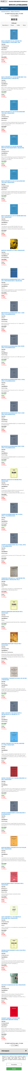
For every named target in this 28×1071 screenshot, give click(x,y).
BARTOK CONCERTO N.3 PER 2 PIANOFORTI (13, 250)
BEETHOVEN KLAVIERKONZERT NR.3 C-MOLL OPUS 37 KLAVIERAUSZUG (13, 380)
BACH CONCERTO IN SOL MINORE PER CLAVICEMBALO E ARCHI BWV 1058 (11, 41)
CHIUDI (26, 1056)
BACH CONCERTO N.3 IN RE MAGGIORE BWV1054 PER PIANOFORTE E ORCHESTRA (12, 147)
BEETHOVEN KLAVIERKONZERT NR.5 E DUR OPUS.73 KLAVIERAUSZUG (12, 446)
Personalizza (14, 1064)
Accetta (14, 1068)
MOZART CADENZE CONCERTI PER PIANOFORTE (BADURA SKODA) (10, 1018)
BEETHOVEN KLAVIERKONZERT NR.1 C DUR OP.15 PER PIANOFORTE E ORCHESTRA (12, 280)
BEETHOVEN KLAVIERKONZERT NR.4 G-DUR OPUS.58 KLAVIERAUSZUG (12, 413)
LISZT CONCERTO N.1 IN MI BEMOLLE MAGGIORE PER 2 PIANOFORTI (11, 917)
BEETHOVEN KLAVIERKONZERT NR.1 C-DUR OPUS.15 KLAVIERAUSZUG (12, 313)
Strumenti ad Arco (4, 8)
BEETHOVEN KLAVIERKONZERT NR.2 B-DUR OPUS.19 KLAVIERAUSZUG (12, 346)
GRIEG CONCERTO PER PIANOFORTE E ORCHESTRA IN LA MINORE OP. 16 (11, 713)
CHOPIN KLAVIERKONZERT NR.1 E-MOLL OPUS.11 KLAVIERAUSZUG (12, 515)
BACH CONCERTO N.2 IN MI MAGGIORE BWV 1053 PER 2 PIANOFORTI (13, 112)
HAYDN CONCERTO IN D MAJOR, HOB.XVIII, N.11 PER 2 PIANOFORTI (12, 744)
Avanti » (16, 15)
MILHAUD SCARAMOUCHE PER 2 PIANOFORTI (13, 985)
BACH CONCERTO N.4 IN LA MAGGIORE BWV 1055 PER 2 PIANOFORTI (13, 181)
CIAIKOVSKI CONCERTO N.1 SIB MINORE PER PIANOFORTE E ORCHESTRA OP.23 (13, 578)
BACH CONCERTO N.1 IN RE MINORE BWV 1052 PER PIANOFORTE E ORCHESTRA (13, 77)
